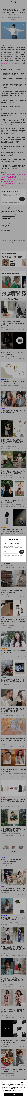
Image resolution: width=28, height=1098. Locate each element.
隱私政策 (20, 555)
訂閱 (22, 552)
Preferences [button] (20, 1090)
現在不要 (13, 559)
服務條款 (16, 555)
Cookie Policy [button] (11, 1088)
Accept (13, 1094)
